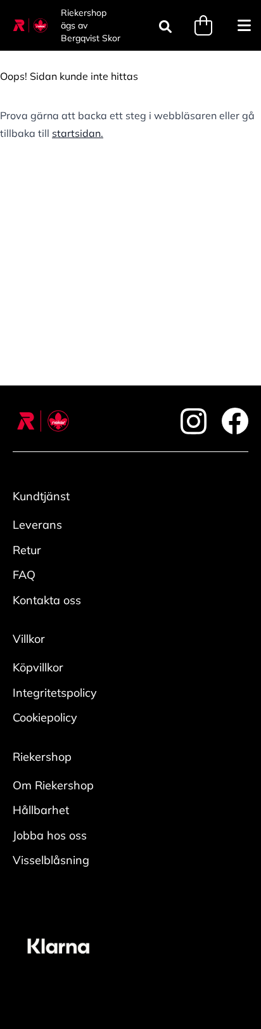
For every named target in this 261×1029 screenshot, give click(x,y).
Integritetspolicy (55, 692)
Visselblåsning (51, 860)
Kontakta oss (47, 600)
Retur (27, 550)
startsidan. (77, 133)
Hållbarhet (41, 810)
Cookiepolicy (45, 717)
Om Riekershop (53, 785)
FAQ (24, 574)
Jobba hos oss (50, 835)
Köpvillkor (38, 667)
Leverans (37, 524)
